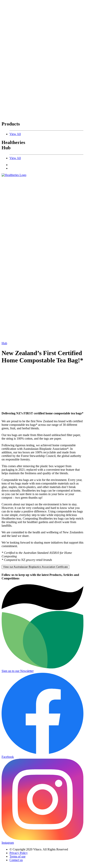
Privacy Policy (18, 853)
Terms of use (17, 856)
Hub (4, 343)
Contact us (16, 860)
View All (15, 134)
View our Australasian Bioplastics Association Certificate (35, 566)
